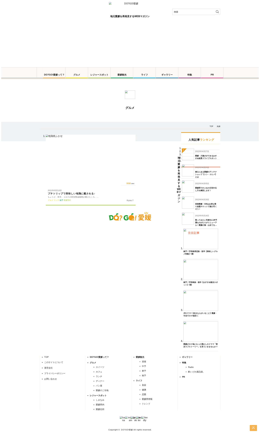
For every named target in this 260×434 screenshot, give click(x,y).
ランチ (99, 376)
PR (212, 74)
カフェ (99, 372)
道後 (144, 361)
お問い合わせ (50, 379)
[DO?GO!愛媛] (130, 6)
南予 (144, 375)
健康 (144, 390)
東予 (144, 371)
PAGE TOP (253, 428)
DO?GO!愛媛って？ (54, 74)
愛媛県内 (100, 404)
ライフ (144, 74)
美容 (144, 385)
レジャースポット (99, 74)
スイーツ (100, 367)
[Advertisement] (130, 45)
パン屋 (99, 385)
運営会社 (48, 368)
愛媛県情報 (147, 399)
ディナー (100, 381)
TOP (46, 357)
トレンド (146, 403)
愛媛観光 (122, 74)
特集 (189, 74)
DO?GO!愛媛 (127, 430)
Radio (191, 367)
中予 (144, 366)
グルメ (76, 74)
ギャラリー (167, 74)
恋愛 (144, 394)
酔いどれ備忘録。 (196, 372)
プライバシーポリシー (54, 373)
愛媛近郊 (100, 409)
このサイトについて (53, 362)
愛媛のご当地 (102, 390)
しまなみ (100, 400)
